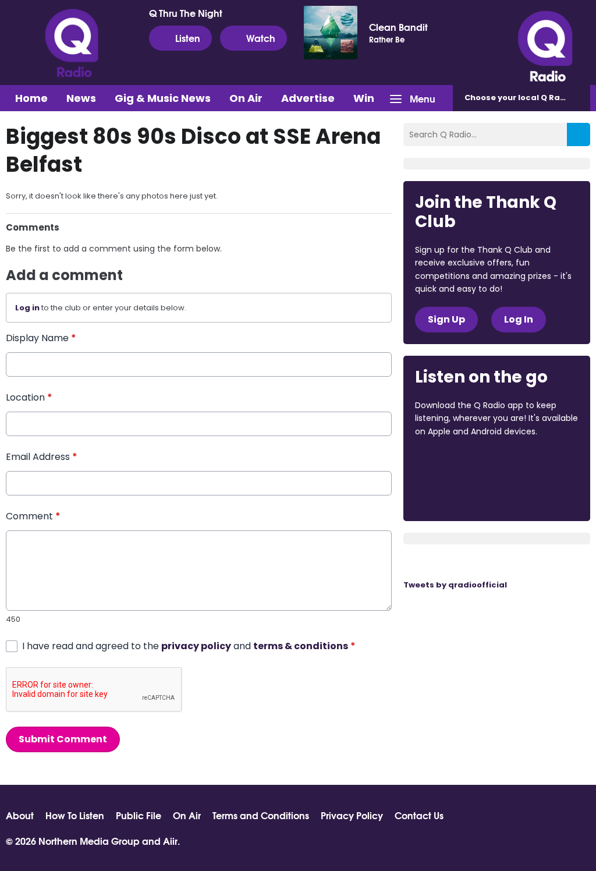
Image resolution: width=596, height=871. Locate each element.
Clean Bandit (398, 27)
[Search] (578, 134)
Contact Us (419, 815)
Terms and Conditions (260, 815)
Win (363, 98)
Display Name (41, 338)
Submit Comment (63, 739)
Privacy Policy (352, 815)
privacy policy (196, 646)
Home (31, 98)
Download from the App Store (460, 462)
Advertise (308, 98)
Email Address (41, 456)
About (20, 815)
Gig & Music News (163, 98)
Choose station (527, 97)
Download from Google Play (459, 493)
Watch (260, 37)
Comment (33, 516)
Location (29, 397)
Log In (518, 319)
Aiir (170, 840)
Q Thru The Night (185, 13)
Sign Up (446, 319)
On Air (245, 98)
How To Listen (74, 815)
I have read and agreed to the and (189, 646)
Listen (187, 37)
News (81, 98)
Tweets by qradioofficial (455, 584)
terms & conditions (300, 646)
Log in (27, 307)
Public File (138, 815)
